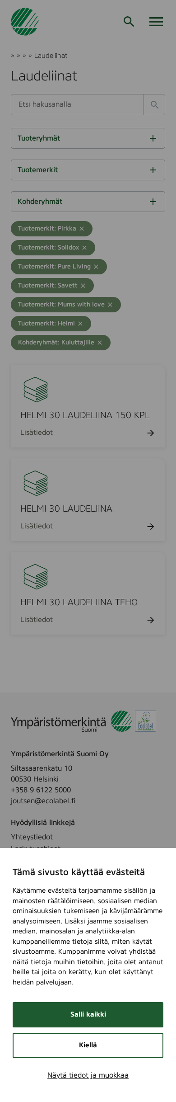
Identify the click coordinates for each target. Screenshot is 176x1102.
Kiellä (88, 1045)
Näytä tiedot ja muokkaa (88, 1075)
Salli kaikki (88, 1014)
